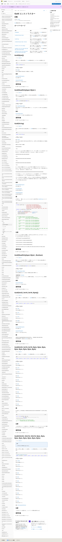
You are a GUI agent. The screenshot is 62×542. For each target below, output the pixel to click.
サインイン (59, 1)
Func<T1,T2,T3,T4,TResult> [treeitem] (6, 167)
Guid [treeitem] (3, 222)
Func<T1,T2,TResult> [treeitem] (5, 163)
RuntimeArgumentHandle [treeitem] (6, 394)
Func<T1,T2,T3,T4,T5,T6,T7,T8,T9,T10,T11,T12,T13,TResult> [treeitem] (7, 192)
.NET (18, 10)
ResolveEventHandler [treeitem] (5, 392)
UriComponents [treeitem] (4, 493)
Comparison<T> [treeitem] (4, 82)
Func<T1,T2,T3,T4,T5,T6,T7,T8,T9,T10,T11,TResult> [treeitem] (7, 186)
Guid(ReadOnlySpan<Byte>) (19, 35)
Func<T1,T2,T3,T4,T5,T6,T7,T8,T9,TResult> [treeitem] (7, 180)
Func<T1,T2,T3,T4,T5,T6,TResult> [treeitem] (7, 171)
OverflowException (19, 192)
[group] (32, 217)
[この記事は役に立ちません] (51, 31)
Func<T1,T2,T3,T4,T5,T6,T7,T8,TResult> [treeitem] (7, 177)
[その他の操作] (47, 10)
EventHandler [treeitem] (4, 142)
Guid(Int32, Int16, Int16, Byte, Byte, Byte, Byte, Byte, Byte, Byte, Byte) (55, 23)
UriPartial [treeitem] (3, 505)
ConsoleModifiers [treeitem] (5, 94)
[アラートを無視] (61, 6)
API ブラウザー (22, 10)
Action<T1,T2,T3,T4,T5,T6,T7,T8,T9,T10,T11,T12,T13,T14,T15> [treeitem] (7, 17)
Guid (15, 22)
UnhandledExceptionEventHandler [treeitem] (7, 487)
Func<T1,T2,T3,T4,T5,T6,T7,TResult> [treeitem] (7, 174)
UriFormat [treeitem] (3, 496)
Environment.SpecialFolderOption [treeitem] (5, 137)
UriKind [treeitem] (3, 501)
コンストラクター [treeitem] (5, 224)
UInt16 (18, 464)
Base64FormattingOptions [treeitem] (6, 65)
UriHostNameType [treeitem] (5, 500)
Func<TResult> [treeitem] (4, 160)
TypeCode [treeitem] (3, 465)
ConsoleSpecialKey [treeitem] (5, 96)
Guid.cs (20, 57)
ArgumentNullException (20, 76)
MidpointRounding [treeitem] (5, 325)
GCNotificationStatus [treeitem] (5, 214)
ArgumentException (19, 80)
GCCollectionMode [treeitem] (5, 207)
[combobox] (6, 11)
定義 (51, 12)
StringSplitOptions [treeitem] (5, 422)
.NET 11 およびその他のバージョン (22, 86)
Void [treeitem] (2, 530)
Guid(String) (40, 199)
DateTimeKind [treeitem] (4, 111)
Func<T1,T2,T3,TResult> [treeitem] (5, 165)
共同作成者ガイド (21, 528)
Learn (16, 10)
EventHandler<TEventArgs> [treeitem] (6, 144)
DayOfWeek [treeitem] (4, 115)
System (19, 19)
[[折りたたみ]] (12, 10)
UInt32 (18, 460)
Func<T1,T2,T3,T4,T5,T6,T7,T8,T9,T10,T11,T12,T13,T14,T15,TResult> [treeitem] (7, 198)
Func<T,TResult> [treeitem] (4, 162)
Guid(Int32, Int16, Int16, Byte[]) (20, 45)
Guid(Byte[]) (17, 32)
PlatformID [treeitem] (3, 372)
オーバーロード (52, 13)
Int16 (18, 312)
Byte (18, 69)
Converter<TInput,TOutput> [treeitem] (6, 104)
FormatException (19, 188)
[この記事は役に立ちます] (50, 31)
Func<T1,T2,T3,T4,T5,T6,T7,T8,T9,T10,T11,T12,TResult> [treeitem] (7, 189)
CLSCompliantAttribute (22, 505)
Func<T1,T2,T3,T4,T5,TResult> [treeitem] (6, 169)
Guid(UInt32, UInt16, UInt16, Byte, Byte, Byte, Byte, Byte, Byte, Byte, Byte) (55, 26)
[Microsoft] (1, 1)
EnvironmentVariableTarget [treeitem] (6, 139)
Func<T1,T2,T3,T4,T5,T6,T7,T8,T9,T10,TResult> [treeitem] (7, 183)
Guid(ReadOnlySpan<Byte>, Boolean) (21, 41)
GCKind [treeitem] (3, 210)
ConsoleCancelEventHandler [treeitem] (6, 87)
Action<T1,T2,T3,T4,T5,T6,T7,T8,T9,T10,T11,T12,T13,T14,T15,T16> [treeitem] (7, 20)
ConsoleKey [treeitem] (4, 90)
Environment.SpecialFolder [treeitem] (6, 134)
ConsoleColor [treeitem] (4, 89)
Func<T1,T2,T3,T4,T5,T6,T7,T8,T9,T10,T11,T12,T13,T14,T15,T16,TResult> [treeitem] (7, 202)
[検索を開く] (56, 1)
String (18, 139)
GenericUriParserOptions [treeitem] (6, 217)
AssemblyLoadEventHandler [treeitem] (6, 54)
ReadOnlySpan (20, 106)
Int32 (18, 308)
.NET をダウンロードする (56, 3)
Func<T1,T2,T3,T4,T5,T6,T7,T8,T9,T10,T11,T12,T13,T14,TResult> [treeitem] (7, 195)
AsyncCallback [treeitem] (4, 56)
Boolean (22, 275)
